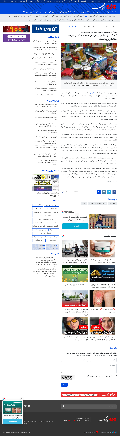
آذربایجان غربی (94, 16)
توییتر (48, 1)
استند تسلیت (47, 212)
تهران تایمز (52, 240)
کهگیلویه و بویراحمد (70, 20)
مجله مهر (33, 12)
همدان (31, 20)
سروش (75, 1)
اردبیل (82, 16)
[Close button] (22, 399)
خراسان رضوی (37, 16)
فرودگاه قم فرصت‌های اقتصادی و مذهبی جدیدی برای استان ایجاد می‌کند (44, 270)
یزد (27, 20)
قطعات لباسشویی (52, 226)
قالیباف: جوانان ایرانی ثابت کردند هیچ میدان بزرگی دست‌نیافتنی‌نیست (45, 155)
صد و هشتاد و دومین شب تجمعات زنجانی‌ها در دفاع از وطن (45, 89)
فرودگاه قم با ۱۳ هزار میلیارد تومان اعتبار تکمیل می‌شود (46, 275)
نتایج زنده (31, 1)
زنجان (15, 16)
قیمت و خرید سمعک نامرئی (49, 237)
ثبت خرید (75, 226)
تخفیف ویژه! (13, 421)
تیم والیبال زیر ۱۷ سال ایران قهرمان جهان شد (45, 112)
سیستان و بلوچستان (110, 20)
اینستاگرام (55, 1)
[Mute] (95, 227)
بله (62, 1)
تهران (65, 16)
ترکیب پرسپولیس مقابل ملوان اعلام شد (44, 137)
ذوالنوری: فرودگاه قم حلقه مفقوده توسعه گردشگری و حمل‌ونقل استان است (46, 264)
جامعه (74, 12)
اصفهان (87, 16)
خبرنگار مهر (93, 93)
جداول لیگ (22, 1)
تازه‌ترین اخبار (53, 37)
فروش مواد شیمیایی (51, 223)
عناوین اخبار (112, 16)
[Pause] (91, 227)
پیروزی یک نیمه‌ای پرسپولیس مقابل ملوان (45, 148)
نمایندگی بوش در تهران (40, 230)
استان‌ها (46, 12)
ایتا (36, 1)
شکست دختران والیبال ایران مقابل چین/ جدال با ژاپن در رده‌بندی (46, 125)
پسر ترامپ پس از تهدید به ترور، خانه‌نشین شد (47, 131)
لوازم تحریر (37, 205)
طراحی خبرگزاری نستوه (106, 432)
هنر (104, 12)
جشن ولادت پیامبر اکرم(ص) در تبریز (45, 95)
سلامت (79, 12)
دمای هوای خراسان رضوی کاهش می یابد (45, 118)
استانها (113, 27)
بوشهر (69, 16)
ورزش (62, 12)
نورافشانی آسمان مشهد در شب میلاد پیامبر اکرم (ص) (45, 83)
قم (94, 20)
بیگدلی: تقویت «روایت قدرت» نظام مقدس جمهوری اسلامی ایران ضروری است (45, 75)
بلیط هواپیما (54, 230)
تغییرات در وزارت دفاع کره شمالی (46, 64)
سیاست (57, 12)
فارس (102, 20)
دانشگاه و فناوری (86, 12)
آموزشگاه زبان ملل (45, 233)
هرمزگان (36, 20)
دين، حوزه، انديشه (97, 12)
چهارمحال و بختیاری (57, 16)
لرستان (52, 20)
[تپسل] (63, 212)
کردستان (89, 20)
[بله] (25, 406)
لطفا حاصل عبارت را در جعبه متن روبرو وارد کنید (101, 376)
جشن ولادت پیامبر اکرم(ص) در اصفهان (44, 69)
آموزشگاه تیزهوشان (39, 226)
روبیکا (41, 1)
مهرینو (35, 237)
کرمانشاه (79, 20)
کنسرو (84, 203)
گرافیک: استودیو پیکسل (90, 432)
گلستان (61, 20)
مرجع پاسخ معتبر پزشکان (45, 219)
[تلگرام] (28, 406)
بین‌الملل (51, 12)
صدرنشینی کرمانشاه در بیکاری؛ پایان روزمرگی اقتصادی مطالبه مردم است (45, 105)
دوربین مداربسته (45, 215)
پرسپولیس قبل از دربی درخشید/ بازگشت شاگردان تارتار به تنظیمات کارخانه (46, 162)
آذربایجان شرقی (104, 16)
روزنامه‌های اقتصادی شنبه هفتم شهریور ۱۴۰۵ (47, 194)
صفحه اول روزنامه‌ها (50, 170)
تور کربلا (55, 212)
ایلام (74, 16)
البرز (78, 16)
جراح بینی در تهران (51, 205)
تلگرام (82, 1)
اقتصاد (69, 12)
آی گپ (68, 1)
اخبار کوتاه (54, 253)
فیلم (37, 12)
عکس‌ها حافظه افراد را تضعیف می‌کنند (44, 54)
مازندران (47, 20)
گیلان (56, 20)
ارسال (64, 384)
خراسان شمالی (28, 16)
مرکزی (41, 20)
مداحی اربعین (37, 212)
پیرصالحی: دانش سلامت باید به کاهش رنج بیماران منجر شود (44, 42)
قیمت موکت (37, 208)
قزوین (97, 20)
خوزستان (20, 16)
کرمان (84, 20)
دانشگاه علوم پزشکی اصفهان (97, 203)
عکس (41, 12)
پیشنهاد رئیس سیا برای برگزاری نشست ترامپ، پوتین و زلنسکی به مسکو (45, 48)
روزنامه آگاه (39, 240)
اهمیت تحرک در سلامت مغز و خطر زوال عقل (44, 59)
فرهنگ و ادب (109, 12)
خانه (115, 12)
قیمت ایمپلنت (38, 223)
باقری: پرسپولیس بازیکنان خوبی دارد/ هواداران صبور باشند (45, 142)
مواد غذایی (112, 203)
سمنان (10, 16)
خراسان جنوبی (46, 16)
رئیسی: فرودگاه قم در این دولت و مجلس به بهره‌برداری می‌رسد (46, 259)
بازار (66, 12)
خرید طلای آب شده (51, 208)
